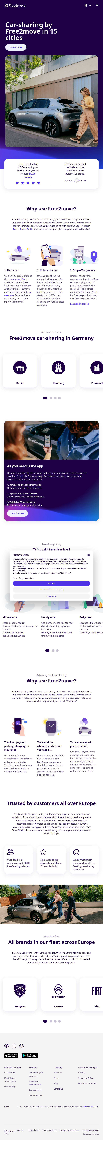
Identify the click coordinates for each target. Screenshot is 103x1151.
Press (56, 1078)
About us (58, 1072)
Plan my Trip (9, 1086)
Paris (15, 229)
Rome (22, 229)
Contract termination (91, 1134)
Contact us (58, 1089)
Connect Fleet (35, 1090)
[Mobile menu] (96, 5)
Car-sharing (9, 1072)
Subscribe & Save (86, 1078)
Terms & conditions (49, 1130)
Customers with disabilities (69, 1130)
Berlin (30, 229)
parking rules (87, 1106)
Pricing (81, 1072)
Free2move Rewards (87, 1083)
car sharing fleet (17, 279)
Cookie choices (33, 1130)
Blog (56, 1083)
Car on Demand (36, 1095)
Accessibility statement (90, 1130)
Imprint (20, 1130)
